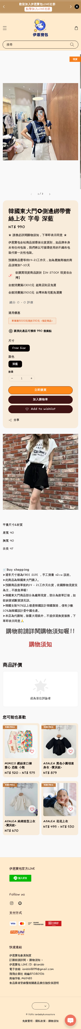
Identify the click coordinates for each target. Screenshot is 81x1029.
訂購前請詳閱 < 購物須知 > (26, 960)
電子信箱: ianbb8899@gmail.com (31, 969)
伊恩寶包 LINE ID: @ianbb (26, 964)
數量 (11, 372)
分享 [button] (16, 420)
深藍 (15, 364)
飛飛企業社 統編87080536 (26, 974)
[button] (5, 28)
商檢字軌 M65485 (20, 978)
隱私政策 (40, 1021)
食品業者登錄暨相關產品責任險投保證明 (34, 983)
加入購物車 (40, 399)
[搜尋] (72, 44)
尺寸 (11, 341)
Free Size (19, 348)
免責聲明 (27, 1021)
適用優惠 (14, 313)
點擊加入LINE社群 (38, 9)
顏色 (11, 357)
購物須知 (53, 1021)
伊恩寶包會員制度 (20, 955)
